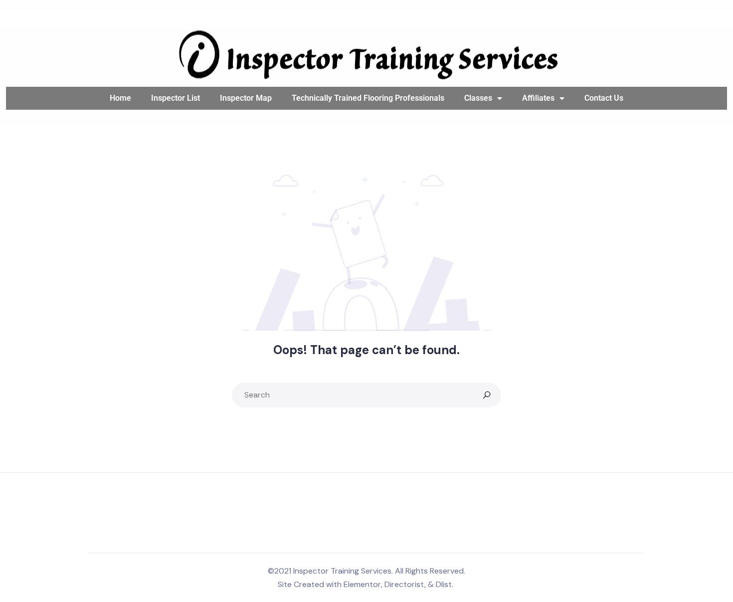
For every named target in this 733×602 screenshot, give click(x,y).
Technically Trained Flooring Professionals (368, 98)
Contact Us (603, 98)
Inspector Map (246, 98)
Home (120, 98)
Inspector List (175, 98)
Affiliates (538, 98)
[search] (486, 395)
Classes (478, 98)
